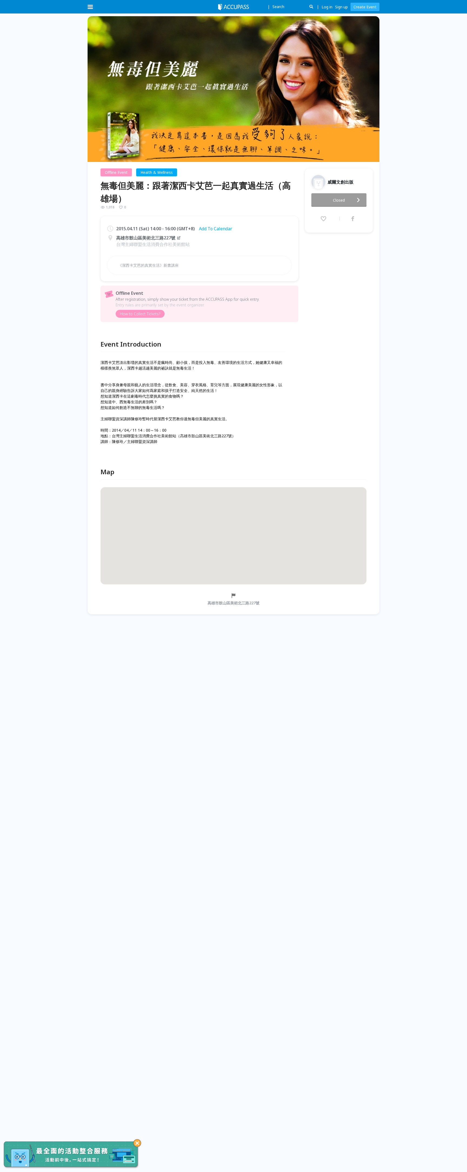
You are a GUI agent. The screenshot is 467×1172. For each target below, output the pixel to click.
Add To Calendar (215, 229)
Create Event (364, 6)
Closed (339, 200)
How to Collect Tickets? (140, 313)
